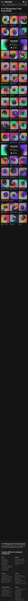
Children (17, 557)
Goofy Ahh (23, 583)
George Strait (18, 598)
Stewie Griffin (18, 579)
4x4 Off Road (13, 13)
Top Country (18, 591)
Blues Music (4, 559)
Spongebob (17, 560)
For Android (4, 589)
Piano (3, 579)
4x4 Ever (21, 13)
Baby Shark (17, 559)
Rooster (17, 564)
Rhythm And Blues (6, 567)
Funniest (21, 575)
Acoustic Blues (5, 562)
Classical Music (5, 575)
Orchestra (9, 580)
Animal (16, 562)
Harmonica (4, 566)
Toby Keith (17, 595)
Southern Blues (5, 568)
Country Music (18, 589)
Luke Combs (18, 594)
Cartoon (23, 560)
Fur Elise (10, 576)
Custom (7, 594)
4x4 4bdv (4, 13)
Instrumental (4, 576)
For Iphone (10, 589)
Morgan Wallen (18, 593)
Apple (3, 594)
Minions (23, 559)
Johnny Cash (18, 597)
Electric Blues (5, 560)
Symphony (4, 580)
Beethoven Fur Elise (6, 578)
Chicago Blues (5, 564)
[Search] (25, 4)
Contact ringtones (6, 587)
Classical (4, 573)
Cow (23, 563)
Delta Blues (4, 563)
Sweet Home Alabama (20, 599)
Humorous (17, 578)
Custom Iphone (5, 590)
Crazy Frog (17, 583)
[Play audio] (5, 19)
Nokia (11, 591)
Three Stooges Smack (20, 580)
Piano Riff (7, 579)
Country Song (19, 590)
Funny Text (22, 576)
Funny (16, 575)
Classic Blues (5, 570)
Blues (3, 557)
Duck (20, 562)
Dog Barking (18, 563)
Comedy (17, 573)
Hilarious (17, 576)
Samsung (8, 593)
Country (17, 587)
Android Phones (5, 591)
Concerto (7, 582)
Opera (3, 582)
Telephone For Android (7, 595)
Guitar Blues (10, 566)
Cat (23, 562)
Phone (3, 593)
